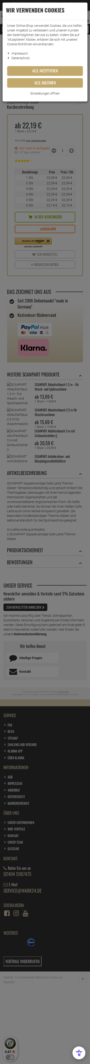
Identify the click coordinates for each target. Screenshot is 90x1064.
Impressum (20, 53)
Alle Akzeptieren (45, 71)
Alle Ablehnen (45, 83)
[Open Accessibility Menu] (78, 1052)
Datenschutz (21, 58)
